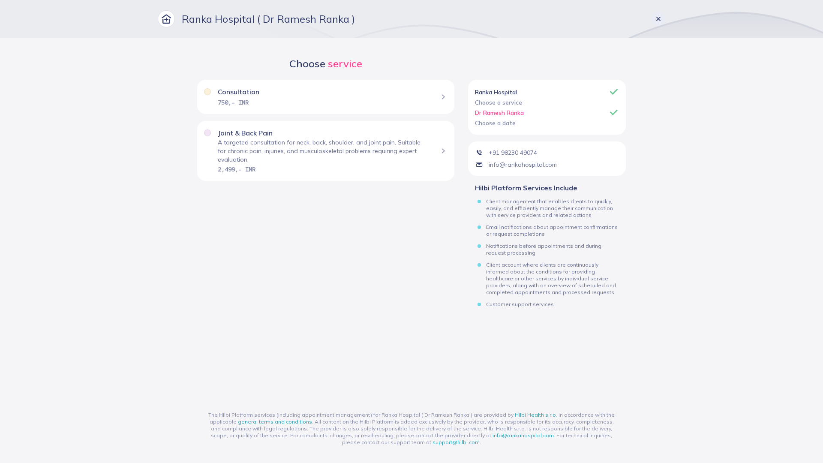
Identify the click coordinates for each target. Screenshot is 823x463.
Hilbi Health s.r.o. (536, 415)
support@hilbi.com (456, 442)
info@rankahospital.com (523, 435)
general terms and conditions (275, 421)
